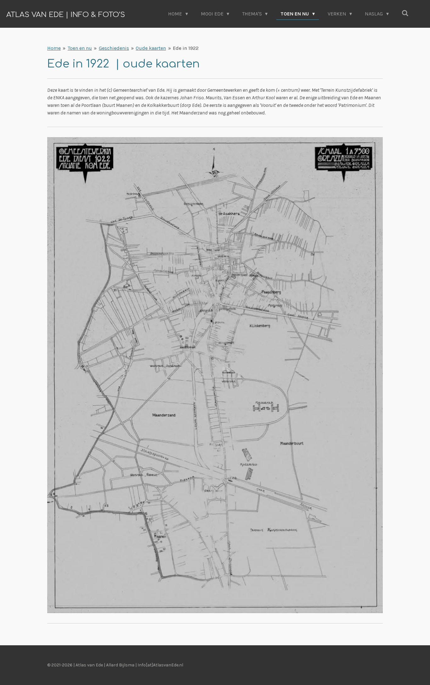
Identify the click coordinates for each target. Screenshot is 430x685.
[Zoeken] (405, 13)
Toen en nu (80, 48)
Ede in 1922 (186, 48)
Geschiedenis (114, 48)
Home (54, 48)
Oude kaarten (151, 48)
